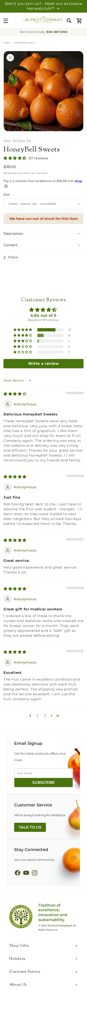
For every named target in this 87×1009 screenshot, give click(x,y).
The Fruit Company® (59, 925)
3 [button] (45, 715)
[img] (14, 394)
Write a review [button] (43, 363)
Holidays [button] (17, 959)
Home (6, 42)
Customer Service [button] (24, 972)
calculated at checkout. (25, 173)
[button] (6, 21)
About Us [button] (18, 985)
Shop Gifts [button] (19, 946)
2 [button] (37, 715)
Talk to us (30, 827)
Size (6, 194)
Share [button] (13, 257)
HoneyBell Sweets (31, 149)
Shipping (9, 173)
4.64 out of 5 (43, 315)
